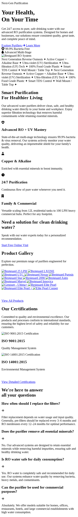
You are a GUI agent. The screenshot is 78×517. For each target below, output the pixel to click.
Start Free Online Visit (15, 245)
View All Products (12, 300)
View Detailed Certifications (18, 381)
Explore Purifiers (12, 45)
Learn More (33, 45)
